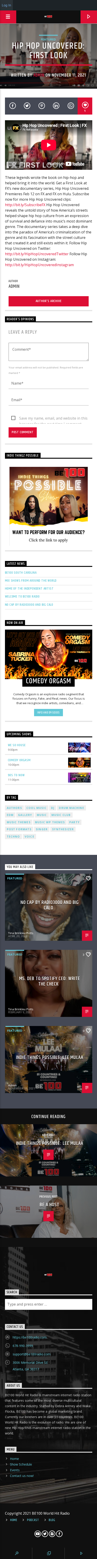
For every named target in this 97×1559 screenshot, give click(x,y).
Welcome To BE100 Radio (22, 596)
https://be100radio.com (30, 1337)
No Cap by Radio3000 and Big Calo (29, 605)
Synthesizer (63, 829)
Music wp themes (50, 822)
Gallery (25, 815)
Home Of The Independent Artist (29, 588)
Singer (42, 829)
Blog (52, 1520)
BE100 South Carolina (21, 573)
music (42, 815)
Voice (29, 836)
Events (15, 1470)
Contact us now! (22, 1476)
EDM (10, 815)
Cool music (36, 808)
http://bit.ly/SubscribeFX (25, 204)
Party (74, 822)
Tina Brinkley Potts (20, 933)
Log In (6, 5)
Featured (48, 39)
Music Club (61, 815)
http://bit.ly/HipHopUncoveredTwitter (37, 253)
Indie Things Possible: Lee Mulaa (49, 1057)
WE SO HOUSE (17, 745)
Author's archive (49, 301)
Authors (14, 808)
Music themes (18, 822)
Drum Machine (71, 808)
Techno (13, 836)
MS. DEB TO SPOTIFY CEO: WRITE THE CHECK (49, 981)
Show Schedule (21, 1464)
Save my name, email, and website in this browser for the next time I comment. (53, 418)
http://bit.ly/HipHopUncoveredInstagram (39, 264)
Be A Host (49, 1205)
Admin (38, 75)
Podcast (33, 1520)
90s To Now (16, 775)
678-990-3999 (23, 1346)
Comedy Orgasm (19, 760)
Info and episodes (48, 712)
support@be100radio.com (32, 1354)
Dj (52, 808)
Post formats (19, 829)
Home (14, 1458)
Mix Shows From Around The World (31, 580)
